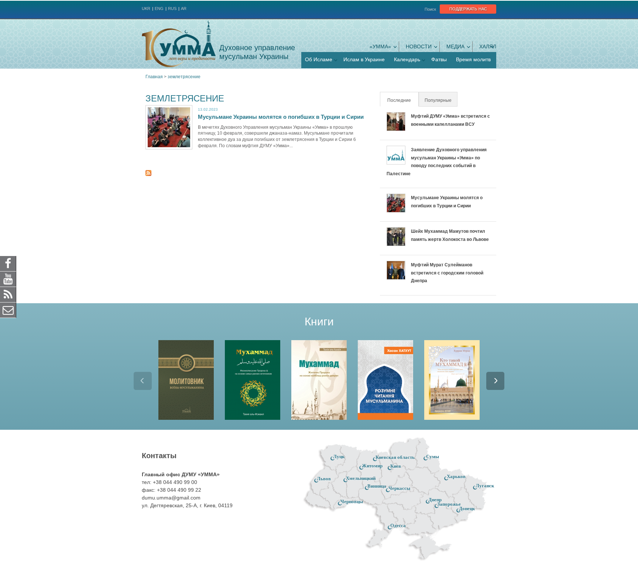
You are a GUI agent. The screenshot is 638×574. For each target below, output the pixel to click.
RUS (172, 8)
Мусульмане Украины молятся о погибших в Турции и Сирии (281, 117)
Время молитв (473, 59)
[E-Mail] (8, 310)
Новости (419, 46)
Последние (402, 100)
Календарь (407, 59)
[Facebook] (8, 263)
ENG (159, 8)
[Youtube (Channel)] (8, 279)
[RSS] (8, 294)
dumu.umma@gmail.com (171, 498)
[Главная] (179, 44)
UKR (146, 8)
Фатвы (439, 59)
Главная (154, 76)
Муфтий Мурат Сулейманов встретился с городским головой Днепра (447, 272)
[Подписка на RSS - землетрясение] (148, 174)
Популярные (438, 100)
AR (183, 8)
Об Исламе (318, 59)
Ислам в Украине (364, 59)
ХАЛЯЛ (487, 46)
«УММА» (380, 46)
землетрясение (184, 76)
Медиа (455, 46)
